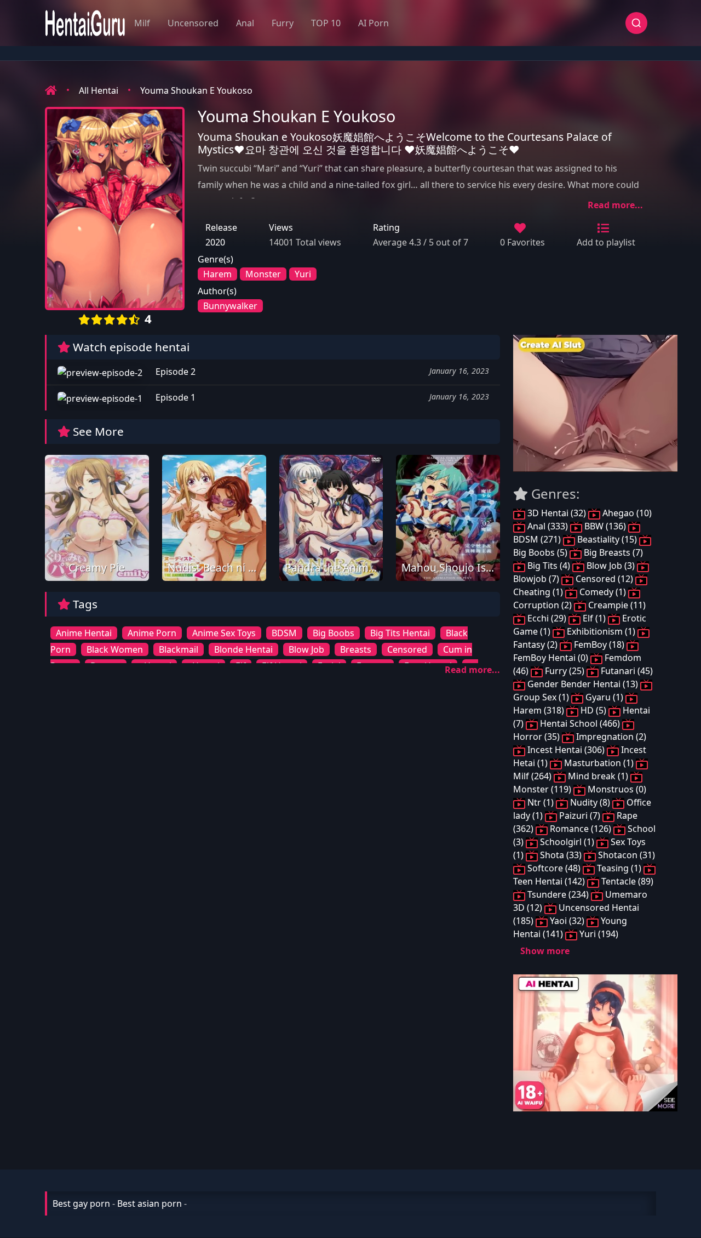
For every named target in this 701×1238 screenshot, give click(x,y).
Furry (283, 23)
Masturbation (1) (599, 763)
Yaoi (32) (567, 921)
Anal (245, 23)
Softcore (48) (554, 868)
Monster (263, 274)
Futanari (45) (626, 671)
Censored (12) (604, 579)
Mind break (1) (598, 776)
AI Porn (373, 23)
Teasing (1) (619, 868)
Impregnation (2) (610, 737)
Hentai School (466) (580, 723)
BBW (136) (605, 526)
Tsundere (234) (558, 894)
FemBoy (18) (599, 644)
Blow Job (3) (610, 566)
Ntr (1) (540, 802)
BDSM (284, 633)
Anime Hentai (84, 633)
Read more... (615, 205)
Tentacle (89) (626, 881)
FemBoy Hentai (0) (551, 658)
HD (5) (593, 710)
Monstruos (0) (615, 789)
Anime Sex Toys (224, 633)
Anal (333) (547, 526)
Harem (217, 274)
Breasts (355, 649)
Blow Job (306, 649)
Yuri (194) (597, 934)
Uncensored (193, 23)
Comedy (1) (602, 592)
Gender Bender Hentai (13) (582, 684)
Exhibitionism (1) (601, 631)
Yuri (303, 274)
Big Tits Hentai (400, 633)
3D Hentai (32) (556, 513)
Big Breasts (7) (612, 552)
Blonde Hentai (243, 649)
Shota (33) (561, 855)
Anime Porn (152, 633)
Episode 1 (174, 397)
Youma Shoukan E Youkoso (196, 90)
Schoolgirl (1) (567, 842)
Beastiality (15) (607, 539)
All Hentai (98, 90)
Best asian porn (149, 1203)
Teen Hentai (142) (550, 881)
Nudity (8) (590, 802)
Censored (407, 649)
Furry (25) (565, 671)
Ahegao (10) (626, 513)
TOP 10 (326, 23)
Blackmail (178, 649)
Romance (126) (580, 829)
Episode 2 (174, 372)
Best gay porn (81, 1203)
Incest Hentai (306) (566, 750)
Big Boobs (333, 633)
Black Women (115, 649)
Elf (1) (594, 618)
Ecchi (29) (546, 618)
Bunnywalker (230, 306)
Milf (142, 23)
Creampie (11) (616, 605)
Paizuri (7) (579, 815)
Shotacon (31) (625, 855)
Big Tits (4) (548, 566)
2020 (215, 242)
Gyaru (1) (604, 697)
